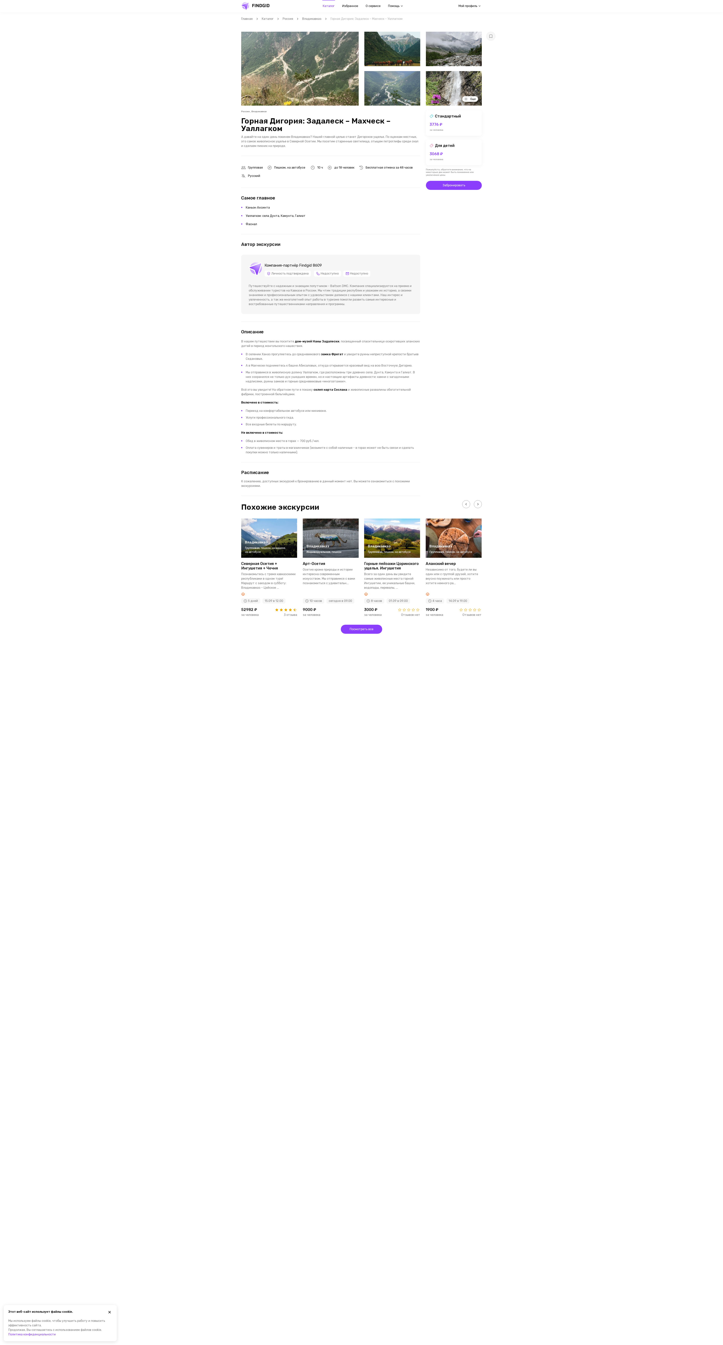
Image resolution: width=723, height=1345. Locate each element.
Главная (247, 19)
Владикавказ (311, 19)
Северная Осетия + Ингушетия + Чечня (259, 565)
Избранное (350, 6)
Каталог (329, 6)
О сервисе (373, 6)
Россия (288, 19)
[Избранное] (490, 36)
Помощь (394, 6)
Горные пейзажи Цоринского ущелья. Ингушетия (391, 565)
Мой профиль (467, 6)
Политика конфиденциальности (32, 1334)
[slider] (286, 609)
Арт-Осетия (314, 563)
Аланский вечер (441, 563)
